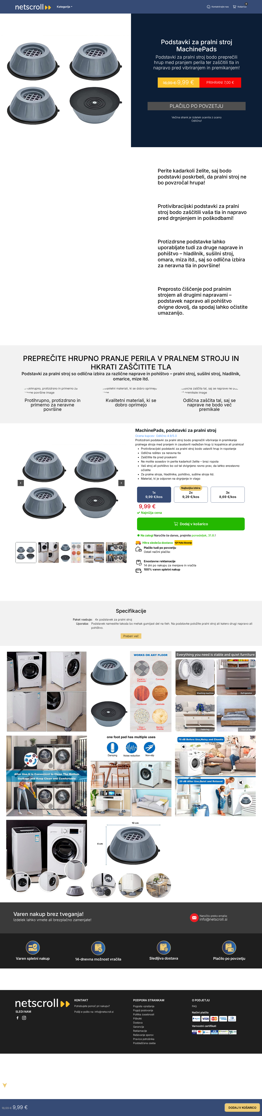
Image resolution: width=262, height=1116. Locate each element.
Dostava (138, 1022)
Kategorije (63, 6)
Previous (21, 485)
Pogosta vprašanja (143, 1006)
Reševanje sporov (143, 1034)
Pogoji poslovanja (143, 1010)
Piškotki (137, 1018)
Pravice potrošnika (143, 1038)
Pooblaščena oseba (144, 1043)
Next (121, 485)
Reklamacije (140, 1030)
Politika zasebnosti (143, 1014)
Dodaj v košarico (194, 524)
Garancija (138, 1026)
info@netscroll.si (213, 917)
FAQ (194, 1006)
